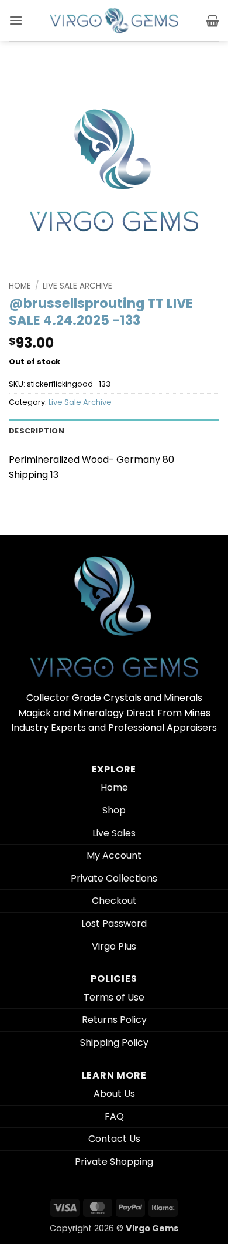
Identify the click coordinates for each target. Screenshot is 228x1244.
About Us (114, 1093)
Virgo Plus (114, 946)
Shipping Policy (114, 1042)
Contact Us (114, 1138)
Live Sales (114, 833)
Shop (114, 810)
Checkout (114, 900)
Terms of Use (114, 997)
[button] (16, 20)
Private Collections (114, 878)
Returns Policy (114, 1019)
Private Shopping (114, 1161)
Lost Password (114, 923)
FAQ (114, 1116)
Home (20, 285)
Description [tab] (36, 431)
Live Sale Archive (77, 285)
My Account (114, 855)
